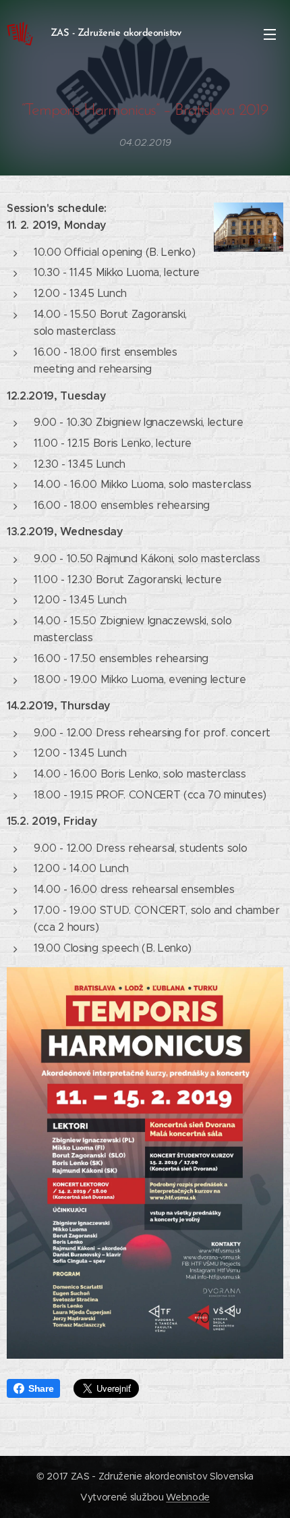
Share (40, 1388)
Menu (269, 33)
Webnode (188, 1497)
